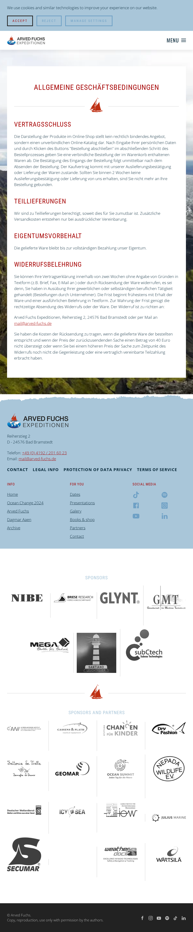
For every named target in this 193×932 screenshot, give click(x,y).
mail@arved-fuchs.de (33, 323)
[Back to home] (26, 40)
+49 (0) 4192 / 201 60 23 (44, 453)
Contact (17, 469)
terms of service (157, 469)
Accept (20, 21)
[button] (176, 40)
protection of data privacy (98, 469)
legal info (46, 469)
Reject (49, 21)
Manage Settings (89, 21)
